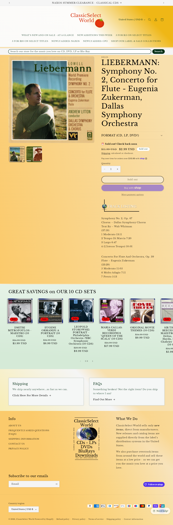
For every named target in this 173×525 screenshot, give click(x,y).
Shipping (105, 153)
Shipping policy (114, 519)
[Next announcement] (164, 3)
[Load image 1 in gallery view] (17, 154)
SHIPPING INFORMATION (24, 439)
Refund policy (62, 519)
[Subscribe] (56, 484)
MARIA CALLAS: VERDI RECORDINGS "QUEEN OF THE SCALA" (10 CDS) (112, 333)
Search (158, 51)
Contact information (133, 519)
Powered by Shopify (44, 519)
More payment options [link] (133, 195)
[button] (149, 20)
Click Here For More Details (30, 395)
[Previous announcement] (9, 3)
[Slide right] (93, 361)
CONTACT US (17, 444)
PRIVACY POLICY (19, 449)
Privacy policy (78, 519)
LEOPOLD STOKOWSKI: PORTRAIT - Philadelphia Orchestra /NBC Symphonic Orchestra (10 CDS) (81, 335)
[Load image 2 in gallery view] (34, 154)
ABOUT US (15, 425)
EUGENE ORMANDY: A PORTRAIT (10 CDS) (50, 332)
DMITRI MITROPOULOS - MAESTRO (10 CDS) (19, 332)
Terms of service (96, 519)
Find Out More (102, 399)
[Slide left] (80, 361)
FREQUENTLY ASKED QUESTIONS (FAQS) (29, 432)
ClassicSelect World (25, 519)
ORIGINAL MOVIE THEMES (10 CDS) (142, 329)
